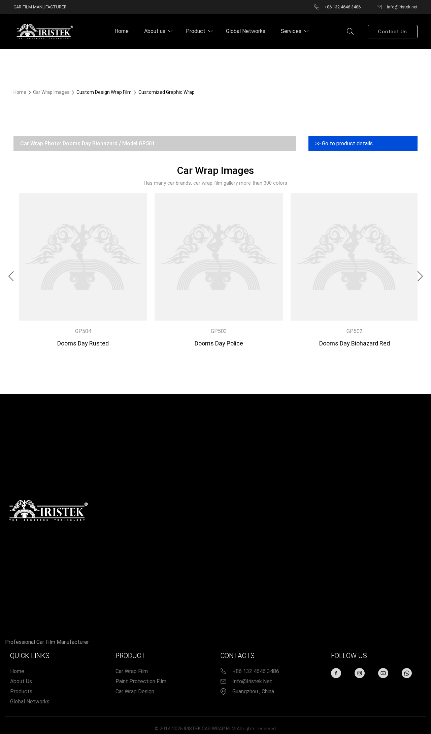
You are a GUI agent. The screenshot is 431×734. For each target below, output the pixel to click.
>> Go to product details (344, 143)
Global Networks (245, 31)
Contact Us (392, 32)
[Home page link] (43, 31)
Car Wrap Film (131, 671)
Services (291, 31)
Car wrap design (134, 691)
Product (195, 31)
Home (121, 31)
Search (350, 31)
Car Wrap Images (52, 92)
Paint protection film (140, 681)
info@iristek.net (252, 681)
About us (154, 31)
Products (21, 691)
